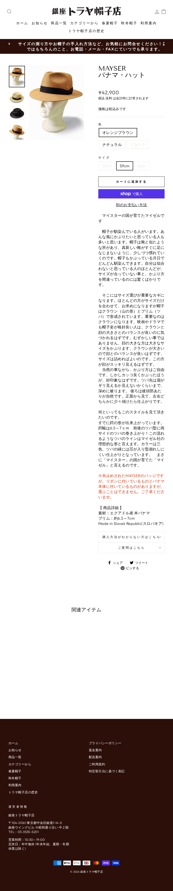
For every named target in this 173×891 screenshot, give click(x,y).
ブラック (137, 144)
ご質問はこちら (131, 548)
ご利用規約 (97, 764)
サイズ (104, 157)
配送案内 (95, 757)
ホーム (22, 23)
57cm (107, 165)
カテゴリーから (84, 23)
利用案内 (149, 23)
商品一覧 (59, 23)
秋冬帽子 (129, 23)
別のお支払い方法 (131, 204)
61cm (142, 165)
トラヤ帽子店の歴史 (86, 31)
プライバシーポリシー (105, 743)
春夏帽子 (110, 23)
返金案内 (95, 750)
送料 (108, 98)
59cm (125, 165)
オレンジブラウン (118, 132)
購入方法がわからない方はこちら (132, 537)
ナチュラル (112, 144)
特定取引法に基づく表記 (107, 771)
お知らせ (40, 23)
